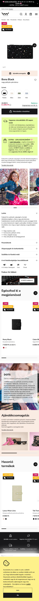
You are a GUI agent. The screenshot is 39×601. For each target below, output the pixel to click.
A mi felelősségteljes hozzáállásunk (15, 260)
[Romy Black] (16, 320)
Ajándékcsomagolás (19, 73)
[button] (34, 45)
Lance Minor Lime (9, 511)
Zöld (19, 98)
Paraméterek (6, 243)
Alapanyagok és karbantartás (13, 249)
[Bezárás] (37, 3)
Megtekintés (21, 9)
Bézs (11, 98)
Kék (26, 98)
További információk (7, 165)
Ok (18, 595)
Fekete (4, 98)
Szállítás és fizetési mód (11, 254)
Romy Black (7, 339)
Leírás (4, 213)
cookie (28, 584)
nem (17, 590)
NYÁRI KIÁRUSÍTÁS (11, 2)
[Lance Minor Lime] (16, 491)
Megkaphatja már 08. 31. (30, 105)
